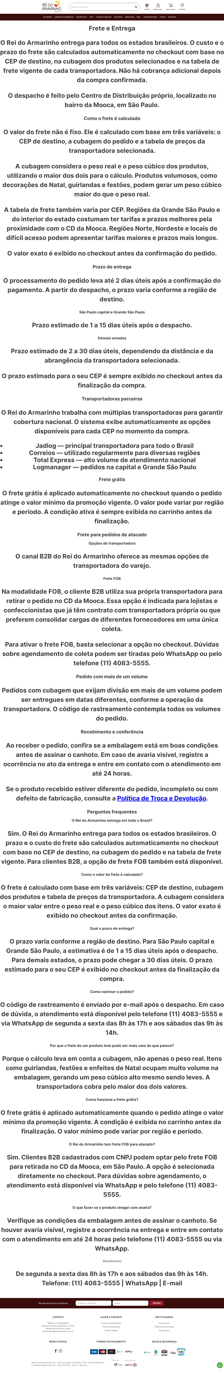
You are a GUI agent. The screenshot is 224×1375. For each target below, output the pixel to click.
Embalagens (129, 17)
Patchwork (118, 17)
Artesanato (47, 17)
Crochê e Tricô (81, 17)
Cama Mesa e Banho (150, 17)
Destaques (172, 17)
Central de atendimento (111, 1323)
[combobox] (104, 7)
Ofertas (163, 17)
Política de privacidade (164, 1327)
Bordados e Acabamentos (64, 17)
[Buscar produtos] (136, 7)
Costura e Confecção (104, 17)
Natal (139, 17)
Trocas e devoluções (111, 1327)
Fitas (91, 17)
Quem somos (164, 1323)
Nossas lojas (164, 1330)
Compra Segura (111, 1330)
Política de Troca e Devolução (161, 798)
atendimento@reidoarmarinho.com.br (58, 1331)
